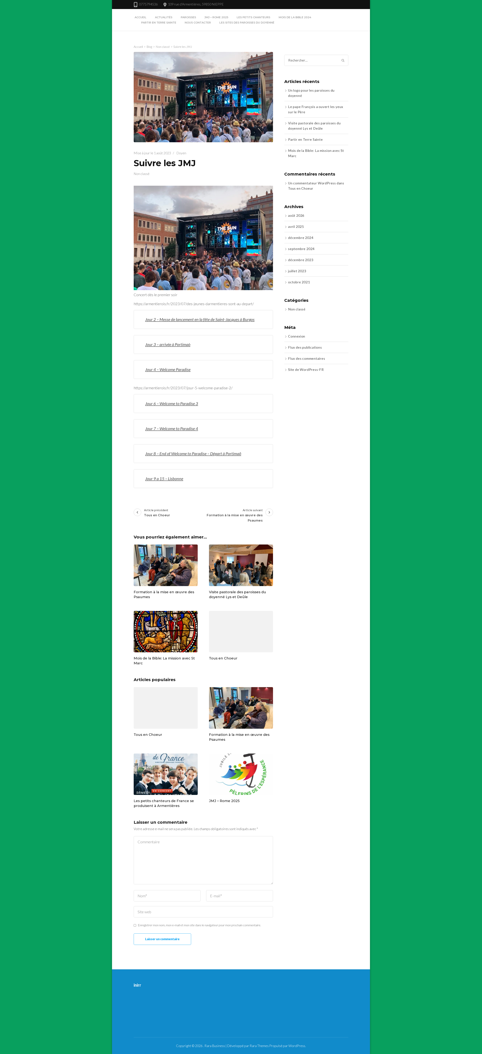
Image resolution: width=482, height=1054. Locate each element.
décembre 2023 (300, 260)
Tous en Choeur (223, 658)
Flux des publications (305, 347)
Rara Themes (259, 1046)
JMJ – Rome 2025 (216, 17)
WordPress (296, 1046)
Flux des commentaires (306, 358)
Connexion (296, 336)
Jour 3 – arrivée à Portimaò (167, 344)
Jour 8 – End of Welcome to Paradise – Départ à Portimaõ (193, 453)
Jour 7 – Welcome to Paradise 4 (171, 428)
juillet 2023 (297, 271)
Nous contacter (198, 22)
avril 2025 (296, 226)
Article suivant (235, 515)
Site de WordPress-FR (306, 369)
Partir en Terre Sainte (158, 22)
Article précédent (157, 512)
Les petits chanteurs (253, 17)
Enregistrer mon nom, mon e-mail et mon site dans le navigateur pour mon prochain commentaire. (199, 925)
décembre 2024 (300, 238)
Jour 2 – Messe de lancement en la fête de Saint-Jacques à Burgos (200, 319)
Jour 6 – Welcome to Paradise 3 (171, 403)
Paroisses (188, 17)
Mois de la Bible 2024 (295, 17)
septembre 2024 (301, 249)
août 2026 (296, 215)
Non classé (141, 174)
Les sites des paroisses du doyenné (246, 22)
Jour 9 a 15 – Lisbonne (164, 478)
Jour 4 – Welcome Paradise (168, 369)
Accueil (140, 17)
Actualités (163, 17)
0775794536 (148, 4)
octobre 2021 (299, 282)
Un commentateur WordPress (312, 183)
